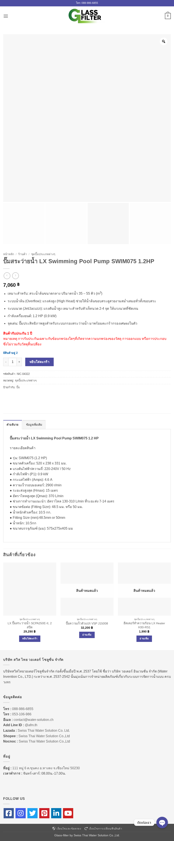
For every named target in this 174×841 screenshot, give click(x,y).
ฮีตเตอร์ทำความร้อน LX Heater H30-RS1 (144, 625)
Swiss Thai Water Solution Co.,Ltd (44, 736)
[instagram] (20, 813)
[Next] (170, 606)
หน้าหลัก (8, 254)
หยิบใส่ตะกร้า (39, 362)
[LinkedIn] (56, 813)
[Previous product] (15, 275)
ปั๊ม (18, 387)
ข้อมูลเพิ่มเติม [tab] (34, 424)
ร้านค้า (22, 254)
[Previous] (3, 606)
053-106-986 (21, 714)
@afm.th (31, 725)
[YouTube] (68, 813)
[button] (5, 16)
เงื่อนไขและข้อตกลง (69, 828)
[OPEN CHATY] (162, 822)
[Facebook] (9, 813)
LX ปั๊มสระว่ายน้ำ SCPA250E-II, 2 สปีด (30, 625)
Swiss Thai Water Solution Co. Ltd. (44, 730)
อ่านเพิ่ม (86, 634)
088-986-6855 (22, 709)
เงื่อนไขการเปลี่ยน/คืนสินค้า (105, 828)
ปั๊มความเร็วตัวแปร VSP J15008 (87, 623)
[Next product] (7, 275)
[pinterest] (44, 813)
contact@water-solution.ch (33, 719)
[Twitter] (32, 813)
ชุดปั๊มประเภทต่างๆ (43, 254)
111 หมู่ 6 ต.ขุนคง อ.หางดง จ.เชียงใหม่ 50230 (46, 768)
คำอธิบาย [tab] (13, 424)
